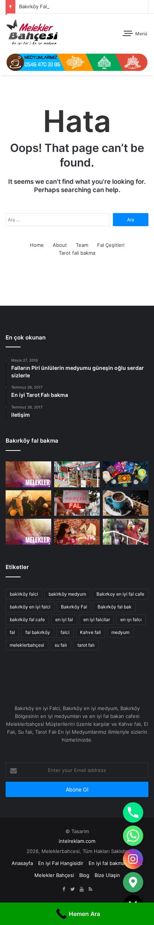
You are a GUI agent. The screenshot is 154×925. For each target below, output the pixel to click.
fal (12, 632)
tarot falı (86, 645)
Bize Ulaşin (107, 875)
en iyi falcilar (96, 619)
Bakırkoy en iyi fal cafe (120, 594)
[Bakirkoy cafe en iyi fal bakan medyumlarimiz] (125, 532)
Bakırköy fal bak (115, 607)
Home (37, 245)
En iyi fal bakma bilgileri (115, 863)
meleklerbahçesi (27, 645)
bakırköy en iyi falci (30, 607)
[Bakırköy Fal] (28, 474)
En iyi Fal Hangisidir (60, 863)
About (60, 245)
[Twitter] (72, 889)
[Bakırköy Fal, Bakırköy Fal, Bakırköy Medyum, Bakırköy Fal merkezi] (32, 32)
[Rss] (90, 889)
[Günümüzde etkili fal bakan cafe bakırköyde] (125, 474)
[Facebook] (63, 889)
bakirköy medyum (67, 594)
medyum (120, 632)
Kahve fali (90, 632)
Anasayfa (22, 863)
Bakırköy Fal (33, 6)
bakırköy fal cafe (27, 619)
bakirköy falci (24, 594)
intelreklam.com (77, 841)
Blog (84, 875)
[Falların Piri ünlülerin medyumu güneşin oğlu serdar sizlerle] (77, 532)
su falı (61, 645)
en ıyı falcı (131, 619)
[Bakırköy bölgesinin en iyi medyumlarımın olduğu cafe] (125, 503)
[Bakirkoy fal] (77, 62)
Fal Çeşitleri (110, 245)
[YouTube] (81, 889)
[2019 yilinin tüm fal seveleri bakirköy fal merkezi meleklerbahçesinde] (77, 503)
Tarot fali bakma (77, 253)
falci (65, 632)
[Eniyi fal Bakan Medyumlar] (28, 532)
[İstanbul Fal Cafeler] (77, 474)
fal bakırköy (37, 632)
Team (82, 245)
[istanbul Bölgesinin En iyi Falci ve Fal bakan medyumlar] (28, 503)
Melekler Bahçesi (54, 875)
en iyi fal (64, 619)
